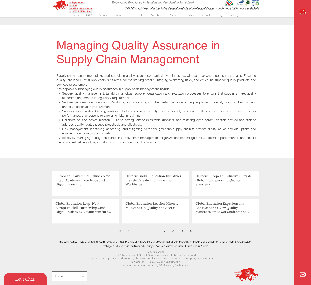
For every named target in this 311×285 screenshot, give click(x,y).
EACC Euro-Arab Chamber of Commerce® (164, 241)
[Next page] (182, 231)
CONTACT (172, 261)
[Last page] (191, 231)
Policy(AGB (155, 261)
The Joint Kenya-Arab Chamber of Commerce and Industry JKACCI (98, 241)
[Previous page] (129, 231)
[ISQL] (302, 11)
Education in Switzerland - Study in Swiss (139, 246)
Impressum (137, 261)
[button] (89, 15)
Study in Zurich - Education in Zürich (186, 246)
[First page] (120, 231)
